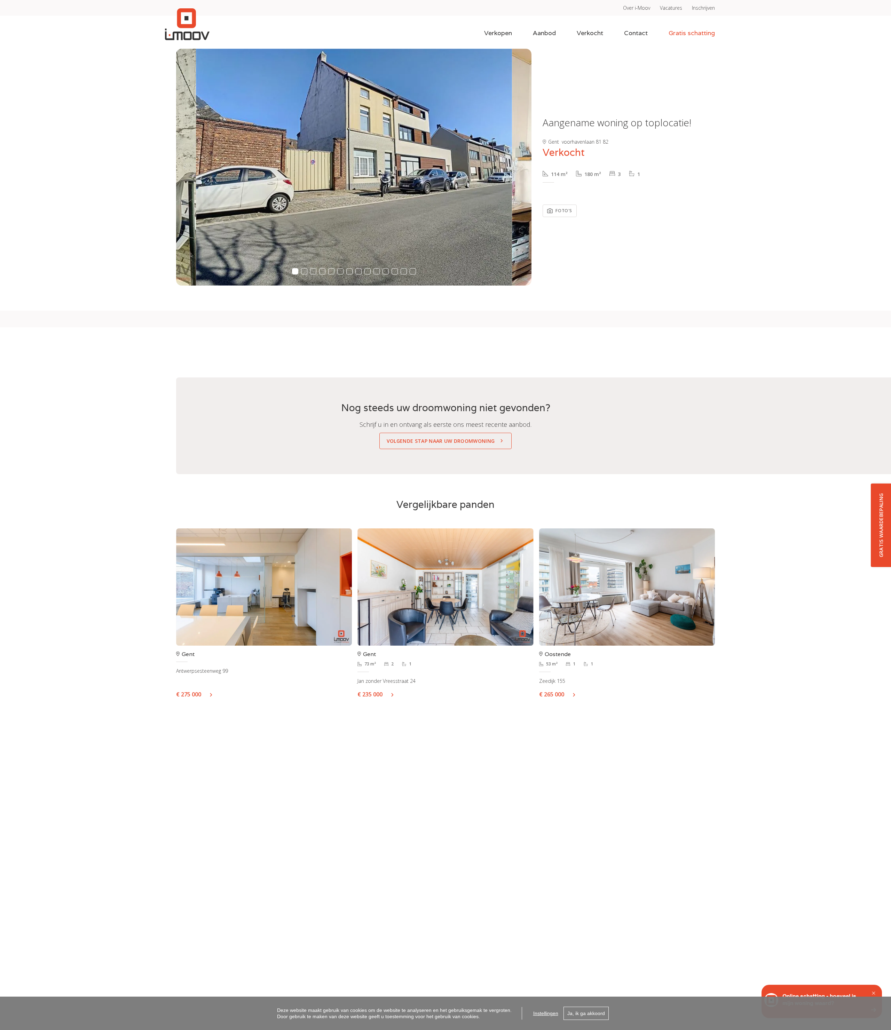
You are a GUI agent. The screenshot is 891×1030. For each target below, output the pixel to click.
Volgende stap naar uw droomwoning (441, 441)
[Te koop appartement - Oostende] (627, 587)
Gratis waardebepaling (881, 525)
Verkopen (498, 33)
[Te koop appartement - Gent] (445, 587)
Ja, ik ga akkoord (586, 1013)
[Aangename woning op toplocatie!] (354, 167)
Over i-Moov (636, 8)
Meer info (214, 694)
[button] (185, 167)
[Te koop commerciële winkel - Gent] (264, 587)
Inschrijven (703, 8)
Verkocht (590, 33)
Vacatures (671, 8)
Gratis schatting (692, 33)
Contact (636, 33)
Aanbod (544, 33)
